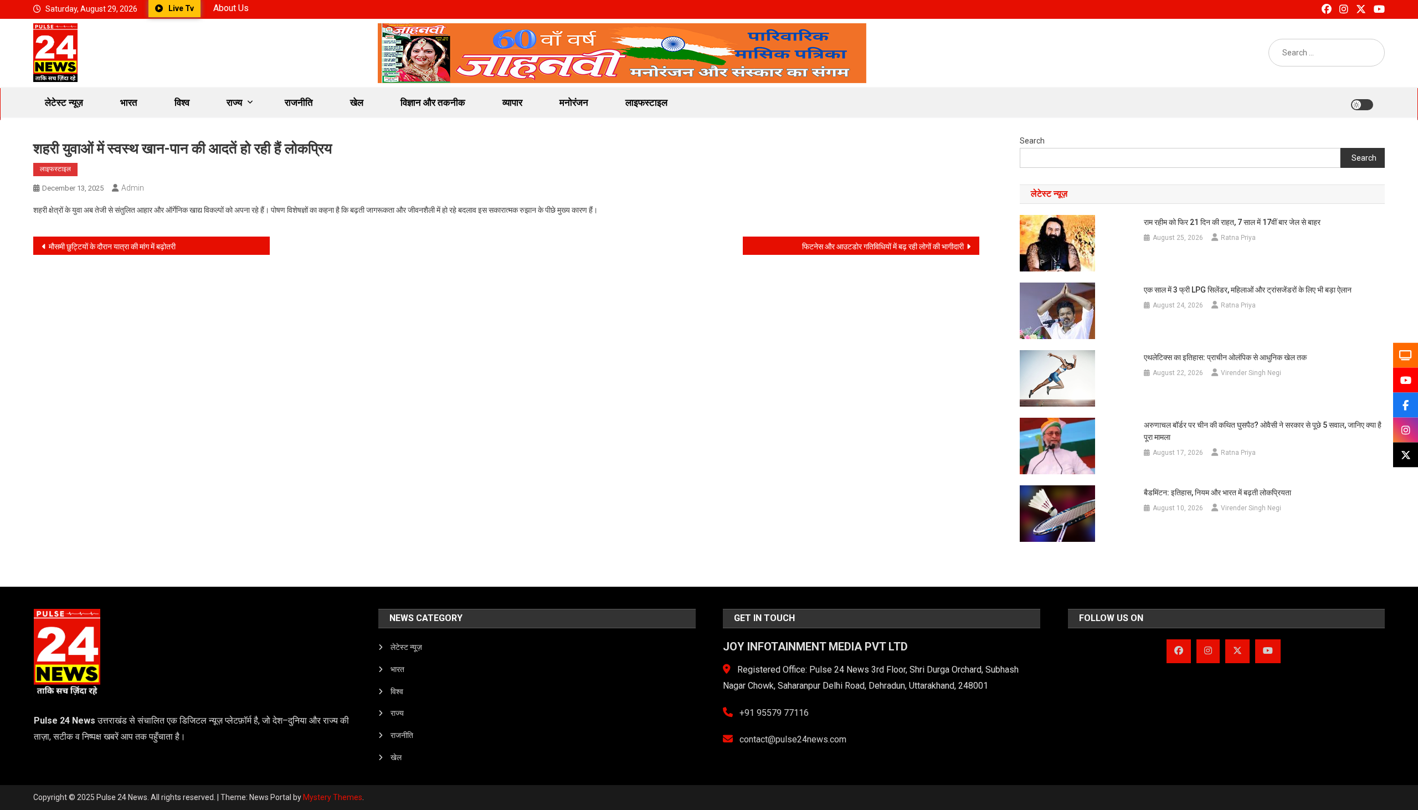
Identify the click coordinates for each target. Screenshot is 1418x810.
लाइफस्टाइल (646, 102)
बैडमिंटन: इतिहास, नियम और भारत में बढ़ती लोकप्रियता (1217, 492)
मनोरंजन (573, 102)
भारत (128, 102)
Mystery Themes (332, 797)
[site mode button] (1362, 104)
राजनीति (299, 102)
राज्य (234, 102)
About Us (231, 8)
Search (1032, 140)
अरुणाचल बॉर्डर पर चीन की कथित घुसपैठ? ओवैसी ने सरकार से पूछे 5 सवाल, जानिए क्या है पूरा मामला (1262, 431)
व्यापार (512, 102)
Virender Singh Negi (1251, 373)
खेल (356, 102)
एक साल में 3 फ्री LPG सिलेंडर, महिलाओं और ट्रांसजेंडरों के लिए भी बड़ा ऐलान (1248, 289)
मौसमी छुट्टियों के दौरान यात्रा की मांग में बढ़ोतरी (112, 246)
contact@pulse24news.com (791, 739)
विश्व (181, 102)
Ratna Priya (1238, 238)
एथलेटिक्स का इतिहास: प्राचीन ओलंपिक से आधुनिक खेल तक (1225, 357)
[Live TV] (1405, 355)
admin (132, 187)
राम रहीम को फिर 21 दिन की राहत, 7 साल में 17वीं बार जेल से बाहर (1232, 222)
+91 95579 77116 (773, 713)
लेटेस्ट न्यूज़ (64, 102)
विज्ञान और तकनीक (432, 102)
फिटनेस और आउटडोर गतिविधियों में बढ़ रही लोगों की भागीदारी (883, 246)
